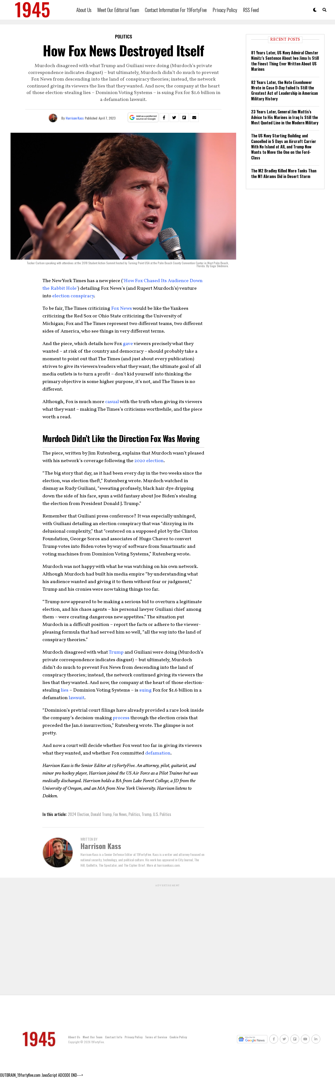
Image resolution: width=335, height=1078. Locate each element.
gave (128, 343)
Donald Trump (101, 814)
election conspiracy (73, 296)
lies (64, 690)
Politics (134, 814)
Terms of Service (156, 1037)
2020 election (149, 460)
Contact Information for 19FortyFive (176, 9)
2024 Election (78, 814)
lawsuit (76, 698)
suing (145, 690)
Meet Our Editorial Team (118, 9)
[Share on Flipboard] (184, 117)
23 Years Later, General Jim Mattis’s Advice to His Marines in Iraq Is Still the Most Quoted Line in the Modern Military (284, 117)
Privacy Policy (225, 9)
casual (112, 401)
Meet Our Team (93, 1037)
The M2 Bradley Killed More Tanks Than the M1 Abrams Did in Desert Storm (283, 173)
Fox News (121, 308)
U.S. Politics (162, 814)
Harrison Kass (75, 117)
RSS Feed (251, 9)
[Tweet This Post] (174, 117)
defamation (157, 753)
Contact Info (113, 1037)
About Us (83, 9)
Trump (116, 652)
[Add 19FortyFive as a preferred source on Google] (143, 118)
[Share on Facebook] (164, 117)
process (121, 718)
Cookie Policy (178, 1037)
